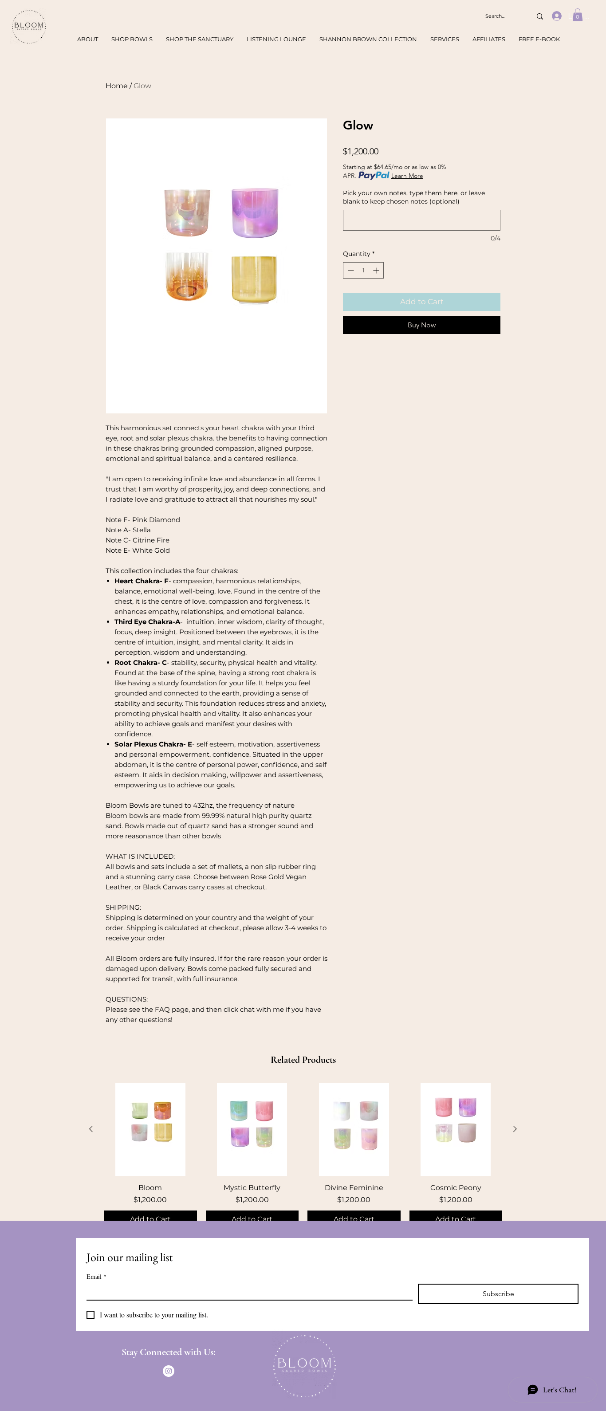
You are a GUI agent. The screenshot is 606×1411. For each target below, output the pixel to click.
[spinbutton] (363, 270)
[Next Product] (515, 1129)
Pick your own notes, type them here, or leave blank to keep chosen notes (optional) (414, 197)
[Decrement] (349, 270)
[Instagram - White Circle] (168, 1371)
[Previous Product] (91, 1129)
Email (96, 1276)
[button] (577, 14)
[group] (303, 1155)
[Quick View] (150, 1129)
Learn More (407, 176)
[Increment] (376, 270)
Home (117, 86)
